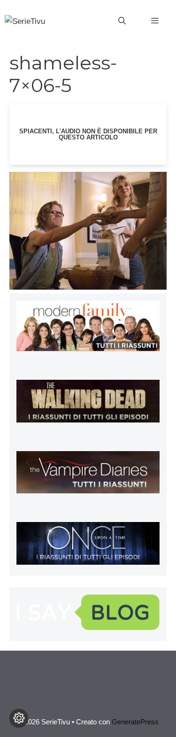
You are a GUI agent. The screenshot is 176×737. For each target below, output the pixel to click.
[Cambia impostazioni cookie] (18, 718)
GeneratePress (135, 722)
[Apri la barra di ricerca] (122, 21)
